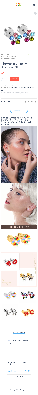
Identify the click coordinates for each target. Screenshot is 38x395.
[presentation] (4, 34)
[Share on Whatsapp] (35, 101)
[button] (3, 4)
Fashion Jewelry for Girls (8, 56)
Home (2, 54)
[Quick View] (25, 371)
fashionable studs (15, 93)
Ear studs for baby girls (8, 58)
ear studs (7, 93)
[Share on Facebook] (25, 101)
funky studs (24, 93)
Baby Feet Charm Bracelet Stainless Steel (18, 363)
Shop (7, 54)
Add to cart (14, 79)
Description (16, 111)
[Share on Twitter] (28, 101)
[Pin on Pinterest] (31, 101)
